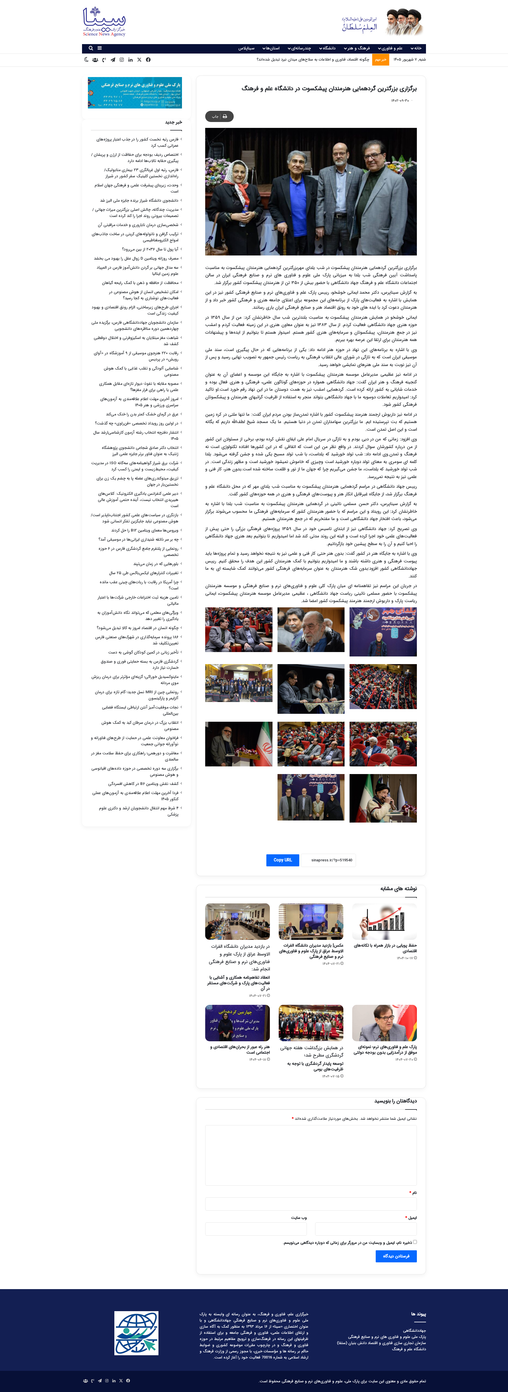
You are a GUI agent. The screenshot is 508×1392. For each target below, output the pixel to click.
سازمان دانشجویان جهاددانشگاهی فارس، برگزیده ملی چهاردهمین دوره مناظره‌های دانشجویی (134, 326)
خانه (418, 48)
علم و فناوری (392, 48)
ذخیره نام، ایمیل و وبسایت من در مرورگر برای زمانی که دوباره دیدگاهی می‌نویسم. (347, 1243)
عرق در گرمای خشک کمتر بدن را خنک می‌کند (142, 414)
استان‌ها (273, 48)
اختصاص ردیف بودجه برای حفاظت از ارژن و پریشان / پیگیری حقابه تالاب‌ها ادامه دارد (134, 158)
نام (413, 1193)
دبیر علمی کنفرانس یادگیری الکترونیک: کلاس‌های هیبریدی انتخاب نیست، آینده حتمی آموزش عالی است (138, 500)
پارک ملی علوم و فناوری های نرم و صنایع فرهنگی (387, 1337)
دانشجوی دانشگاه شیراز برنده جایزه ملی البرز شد (139, 201)
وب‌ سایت (299, 1218)
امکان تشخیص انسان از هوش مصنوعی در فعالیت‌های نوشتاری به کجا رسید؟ (143, 295)
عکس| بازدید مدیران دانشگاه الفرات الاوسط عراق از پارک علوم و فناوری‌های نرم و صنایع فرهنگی (311, 951)
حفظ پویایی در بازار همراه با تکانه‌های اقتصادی (385, 948)
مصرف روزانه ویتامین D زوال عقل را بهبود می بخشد (136, 258)
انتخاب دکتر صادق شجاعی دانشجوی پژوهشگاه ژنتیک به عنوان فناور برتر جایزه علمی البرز (140, 451)
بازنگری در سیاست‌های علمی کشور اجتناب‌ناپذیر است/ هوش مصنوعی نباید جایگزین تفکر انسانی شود (134, 518)
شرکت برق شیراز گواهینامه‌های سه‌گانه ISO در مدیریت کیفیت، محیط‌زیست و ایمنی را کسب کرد (134, 466)
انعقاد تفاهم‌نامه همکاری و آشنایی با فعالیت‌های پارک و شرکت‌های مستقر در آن (238, 967)
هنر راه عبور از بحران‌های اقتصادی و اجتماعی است (240, 1050)
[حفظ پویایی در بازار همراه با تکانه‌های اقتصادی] (384, 921)
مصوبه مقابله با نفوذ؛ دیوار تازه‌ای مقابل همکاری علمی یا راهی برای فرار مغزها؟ (138, 387)
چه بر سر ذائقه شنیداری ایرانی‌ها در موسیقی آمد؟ (138, 540)
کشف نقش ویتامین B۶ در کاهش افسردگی (143, 784)
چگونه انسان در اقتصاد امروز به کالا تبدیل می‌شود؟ (137, 628)
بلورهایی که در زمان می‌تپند (155, 564)
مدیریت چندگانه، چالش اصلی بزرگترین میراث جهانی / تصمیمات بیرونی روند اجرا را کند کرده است (135, 213)
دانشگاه (329, 48)
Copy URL (283, 860)
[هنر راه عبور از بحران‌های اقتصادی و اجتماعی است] (237, 1023)
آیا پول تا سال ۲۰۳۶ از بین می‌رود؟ (150, 249)
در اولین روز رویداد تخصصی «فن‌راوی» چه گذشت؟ (136, 423)
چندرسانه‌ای (301, 48)
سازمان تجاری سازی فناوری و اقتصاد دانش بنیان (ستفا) (381, 1343)
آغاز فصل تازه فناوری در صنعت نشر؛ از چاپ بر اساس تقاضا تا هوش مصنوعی (308, 59)
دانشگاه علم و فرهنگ (409, 1349)
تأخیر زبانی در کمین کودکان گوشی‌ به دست (143, 652)
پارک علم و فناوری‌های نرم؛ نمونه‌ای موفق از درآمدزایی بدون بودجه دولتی (385, 1050)
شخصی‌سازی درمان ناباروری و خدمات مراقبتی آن (138, 225)
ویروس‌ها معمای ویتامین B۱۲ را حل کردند (144, 530)
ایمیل (411, 1218)
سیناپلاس (246, 48)
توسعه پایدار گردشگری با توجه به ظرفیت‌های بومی (311, 1058)
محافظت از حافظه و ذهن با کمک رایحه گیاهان (140, 283)
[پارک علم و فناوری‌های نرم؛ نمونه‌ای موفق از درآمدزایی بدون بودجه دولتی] (384, 1023)
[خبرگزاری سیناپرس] (378, 22)
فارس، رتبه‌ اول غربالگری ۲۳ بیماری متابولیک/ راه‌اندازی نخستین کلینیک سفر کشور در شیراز (141, 173)
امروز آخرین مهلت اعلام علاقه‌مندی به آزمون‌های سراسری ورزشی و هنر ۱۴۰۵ (139, 402)
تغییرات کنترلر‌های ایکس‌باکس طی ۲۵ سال (143, 573)
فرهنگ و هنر (358, 48)
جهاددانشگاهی (414, 1331)
